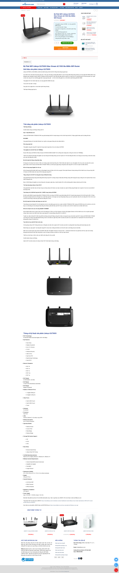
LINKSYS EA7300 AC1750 (50, 531)
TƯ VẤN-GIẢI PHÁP (54, 7)
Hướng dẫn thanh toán (60, 547)
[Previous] (22, 525)
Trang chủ (23, 10)
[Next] (97, 525)
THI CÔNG (62, 7)
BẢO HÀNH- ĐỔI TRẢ (70, 7)
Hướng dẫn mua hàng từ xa (61, 545)
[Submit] (64, 4)
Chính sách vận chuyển (60, 543)
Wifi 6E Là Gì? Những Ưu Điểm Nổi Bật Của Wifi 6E (90, 49)
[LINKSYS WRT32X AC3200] (69, 521)
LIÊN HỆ (80, 7)
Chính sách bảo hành (59, 552)
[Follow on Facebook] (79, 558)
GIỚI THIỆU (46, 7)
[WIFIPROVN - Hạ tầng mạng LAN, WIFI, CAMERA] (28, 4)
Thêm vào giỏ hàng (67, 42)
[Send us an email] (81, 558)
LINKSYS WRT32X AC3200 (69, 531)
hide (29, 61)
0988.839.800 (84, 3)
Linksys (28, 10)
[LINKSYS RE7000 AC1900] (88, 521)
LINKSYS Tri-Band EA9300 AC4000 (31, 531)
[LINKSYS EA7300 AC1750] (50, 521)
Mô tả (25, 58)
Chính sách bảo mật (59, 550)
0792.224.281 (76, 3)
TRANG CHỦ (39, 7)
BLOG (76, 7)
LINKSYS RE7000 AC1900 (88, 531)
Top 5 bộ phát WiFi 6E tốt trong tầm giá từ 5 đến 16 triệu (90, 43)
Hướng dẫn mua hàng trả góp (61, 554)
